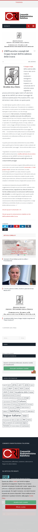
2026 (11, 392)
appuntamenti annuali (8, 395)
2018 (26, 385)
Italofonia (14, 410)
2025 (5, 392)
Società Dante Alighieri (20, 423)
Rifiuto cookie (20, 507)
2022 (16, 389)
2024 (27, 389)
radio (12, 420)
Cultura (22, 401)
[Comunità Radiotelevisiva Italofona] (19, 16)
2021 (10, 388)
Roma (29, 420)
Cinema (18, 395)
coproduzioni (6, 401)
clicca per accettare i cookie (19, 368)
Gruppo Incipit (29, 66)
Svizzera (6, 426)
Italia (18, 407)
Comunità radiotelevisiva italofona (12, 398)
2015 (8, 385)
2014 (4, 385)
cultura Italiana (7, 404)
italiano (5, 411)
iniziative (5, 407)
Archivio (33, 61)
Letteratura (30, 411)
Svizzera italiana (15, 426)
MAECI (25, 416)
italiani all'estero (26, 407)
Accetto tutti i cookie (21, 502)
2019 (31, 385)
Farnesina (30, 404)
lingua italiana (12, 415)
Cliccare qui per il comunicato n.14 (11, 210)
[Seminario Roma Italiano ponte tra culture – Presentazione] (19, 248)
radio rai (18, 420)
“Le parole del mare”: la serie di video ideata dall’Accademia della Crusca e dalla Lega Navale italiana (19, 4)
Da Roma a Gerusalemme (19, 404)
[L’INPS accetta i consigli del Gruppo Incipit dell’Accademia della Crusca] (19, 40)
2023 (21, 389)
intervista (12, 407)
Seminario (10, 423)
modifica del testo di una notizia (26, 154)
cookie (15, 481)
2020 (29, 61)
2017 (21, 385)
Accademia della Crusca (24, 392)
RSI (4, 423)
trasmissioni (25, 426)
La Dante (23, 411)
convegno (26, 398)
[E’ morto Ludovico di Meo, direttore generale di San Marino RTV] (19, 276)
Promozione (6, 420)
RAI (24, 420)
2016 (14, 385)
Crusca (14, 401)
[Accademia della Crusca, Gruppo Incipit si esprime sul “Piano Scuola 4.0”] (19, 305)
